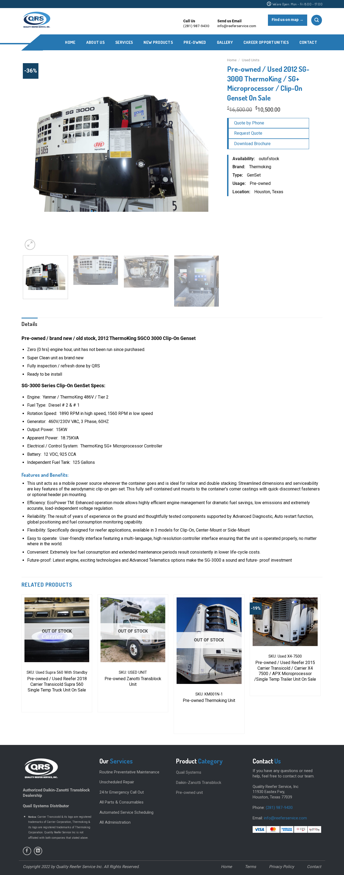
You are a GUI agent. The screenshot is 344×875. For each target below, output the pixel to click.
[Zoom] (30, 244)
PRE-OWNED (195, 42)
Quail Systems (188, 772)
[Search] (316, 20)
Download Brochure (252, 143)
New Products (158, 42)
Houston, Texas (268, 191)
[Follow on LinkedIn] (38, 851)
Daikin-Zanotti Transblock (198, 782)
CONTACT (308, 42)
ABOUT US (95, 42)
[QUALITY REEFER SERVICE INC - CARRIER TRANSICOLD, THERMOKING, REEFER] (36, 20)
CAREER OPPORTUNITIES (266, 42)
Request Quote (248, 133)
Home (70, 42)
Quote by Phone (249, 122)
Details (30, 323)
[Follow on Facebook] (27, 851)
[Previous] (33, 153)
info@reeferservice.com (285, 818)
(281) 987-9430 (279, 807)
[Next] (208, 153)
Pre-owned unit (189, 792)
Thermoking (260, 166)
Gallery (225, 42)
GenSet (254, 175)
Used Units (250, 60)
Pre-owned (260, 183)
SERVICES (124, 42)
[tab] (30, 324)
